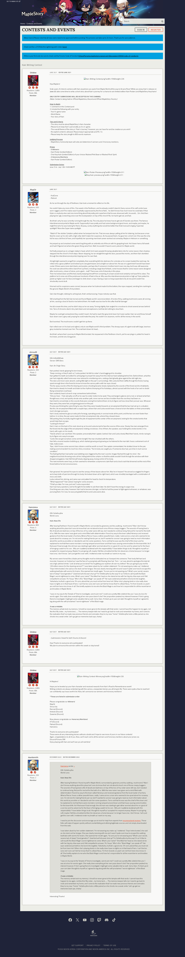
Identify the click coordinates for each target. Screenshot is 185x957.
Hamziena (33, 507)
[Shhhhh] (29, 87)
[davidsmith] (33, 765)
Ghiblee (33, 72)
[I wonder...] (29, 366)
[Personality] (29, 204)
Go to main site (12, 1)
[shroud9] (33, 360)
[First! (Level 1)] (33, 204)
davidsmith (33, 757)
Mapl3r (33, 189)
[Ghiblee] (33, 80)
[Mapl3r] (33, 197)
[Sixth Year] (36, 522)
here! (65, 46)
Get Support (77, 945)
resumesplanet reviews (132, 820)
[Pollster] (36, 87)
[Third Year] (36, 204)
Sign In (141, 29)
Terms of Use (109, 945)
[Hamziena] (33, 515)
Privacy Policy (93, 945)
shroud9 (33, 352)
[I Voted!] (33, 87)
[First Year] (36, 366)
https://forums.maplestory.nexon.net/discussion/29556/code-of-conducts (108, 56)
